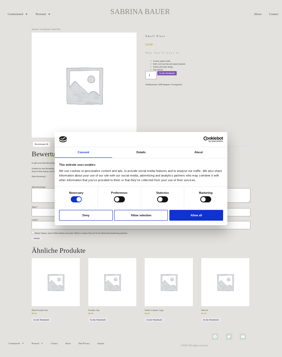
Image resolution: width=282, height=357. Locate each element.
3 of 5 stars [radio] (44, 180)
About (257, 14)
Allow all (196, 215)
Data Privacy (84, 343)
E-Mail (35, 220)
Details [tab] (141, 152)
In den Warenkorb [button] (41, 320)
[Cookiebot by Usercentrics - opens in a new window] (206, 139)
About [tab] (198, 152)
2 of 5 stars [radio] (39, 180)
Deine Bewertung (39, 176)
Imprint (100, 343)
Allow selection (141, 215)
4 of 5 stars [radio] (49, 180)
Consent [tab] (83, 152)
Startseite (35, 29)
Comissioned (15, 14)
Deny (85, 215)
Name (35, 207)
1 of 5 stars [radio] (34, 180)
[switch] (119, 199)
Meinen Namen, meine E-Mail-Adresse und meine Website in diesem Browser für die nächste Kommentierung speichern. (81, 233)
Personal (41, 14)
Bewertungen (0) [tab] (41, 144)
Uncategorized (45, 29)
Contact (54, 343)
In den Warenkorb (167, 73)
